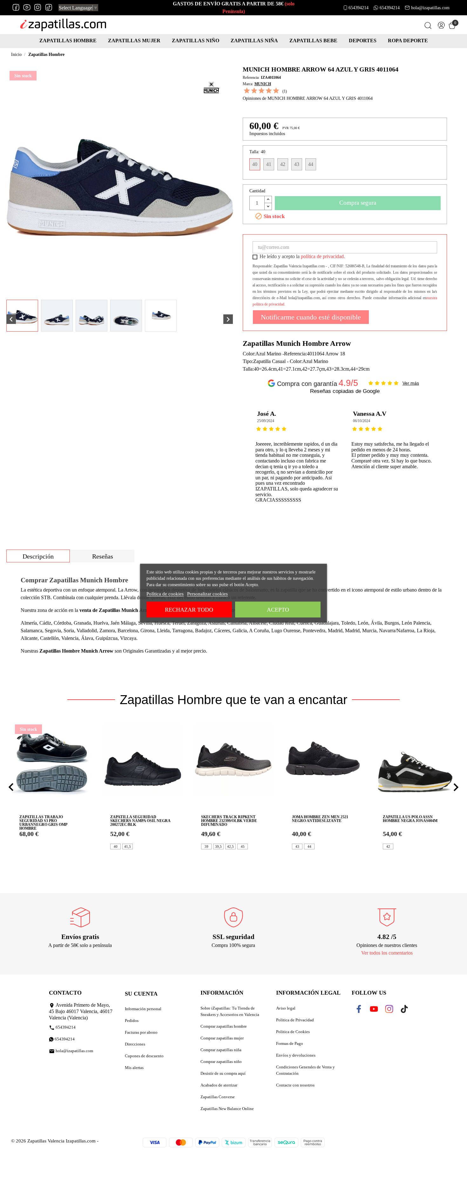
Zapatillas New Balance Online (227, 1108)
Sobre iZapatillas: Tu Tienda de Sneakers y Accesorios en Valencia (229, 1011)
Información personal (143, 1008)
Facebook (16, 7)
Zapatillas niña (254, 40)
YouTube (27, 7)
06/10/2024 (361, 421)
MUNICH (262, 84)
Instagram (37, 7)
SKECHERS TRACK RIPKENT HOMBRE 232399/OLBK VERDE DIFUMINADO (229, 820)
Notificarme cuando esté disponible (311, 317)
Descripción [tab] (38, 556)
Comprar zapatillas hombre (223, 1026)
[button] (11, 787)
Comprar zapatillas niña (220, 1049)
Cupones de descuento (144, 1055)
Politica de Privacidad (295, 1020)
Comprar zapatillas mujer (222, 1038)
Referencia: (251, 77)
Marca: (248, 84)
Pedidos (132, 1020)
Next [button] (436, 455)
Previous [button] (254, 455)
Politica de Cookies (293, 1031)
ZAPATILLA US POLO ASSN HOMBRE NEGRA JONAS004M (410, 819)
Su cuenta (141, 994)
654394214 (359, 7)
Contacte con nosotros (295, 1085)
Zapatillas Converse (217, 1096)
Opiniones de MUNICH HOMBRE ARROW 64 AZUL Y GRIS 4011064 (308, 98)
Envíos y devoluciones (295, 1055)
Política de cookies (165, 593)
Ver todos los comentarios (387, 953)
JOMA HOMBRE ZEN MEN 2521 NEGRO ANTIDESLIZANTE (320, 819)
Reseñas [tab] (102, 556)
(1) (284, 91)
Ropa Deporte (408, 40)
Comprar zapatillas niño (221, 1061)
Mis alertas (134, 1067)
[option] (297, 455)
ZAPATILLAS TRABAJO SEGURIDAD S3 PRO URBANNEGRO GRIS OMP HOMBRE (43, 822)
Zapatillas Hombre (68, 40)
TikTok (48, 7)
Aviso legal (285, 1008)
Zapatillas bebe (313, 40)
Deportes (362, 40)
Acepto (278, 609)
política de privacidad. (323, 256)
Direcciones (135, 1044)
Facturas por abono (141, 1032)
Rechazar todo (189, 609)
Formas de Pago (289, 1043)
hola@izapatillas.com (430, 7)
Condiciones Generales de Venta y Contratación (305, 1070)
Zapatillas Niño (195, 40)
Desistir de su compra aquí (223, 1073)
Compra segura (357, 202)
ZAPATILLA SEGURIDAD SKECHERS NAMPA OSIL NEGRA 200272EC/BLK (140, 820)
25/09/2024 (265, 421)
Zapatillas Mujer (134, 40)
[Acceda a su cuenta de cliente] (441, 26)
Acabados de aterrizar (218, 1085)
